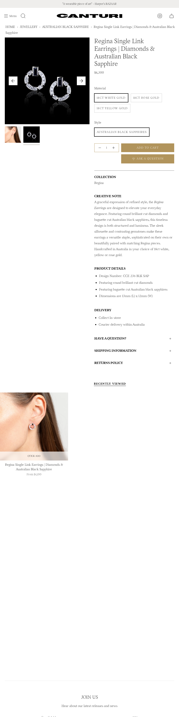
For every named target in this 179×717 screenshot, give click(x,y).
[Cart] (172, 15)
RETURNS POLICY (108, 363)
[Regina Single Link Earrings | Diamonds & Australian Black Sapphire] (34, 426)
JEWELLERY (28, 27)
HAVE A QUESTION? (110, 338)
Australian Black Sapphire (65, 27)
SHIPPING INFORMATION (115, 351)
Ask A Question (150, 158)
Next (81, 80)
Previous (13, 80)
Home (10, 27)
